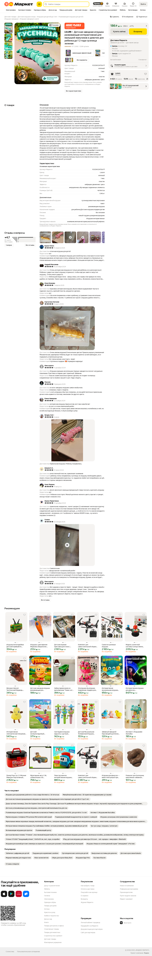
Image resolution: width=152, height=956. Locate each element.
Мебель (47, 889)
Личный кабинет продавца (90, 922)
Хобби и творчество (51, 916)
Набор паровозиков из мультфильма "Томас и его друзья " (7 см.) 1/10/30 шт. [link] (63, 689)
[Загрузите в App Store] (4, 896)
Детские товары (50, 939)
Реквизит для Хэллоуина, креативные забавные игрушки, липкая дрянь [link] (135, 776)
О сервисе (84, 896)
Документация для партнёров (92, 929)
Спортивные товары (51, 929)
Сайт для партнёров (88, 932)
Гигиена (47, 896)
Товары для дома (50, 906)
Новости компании (127, 886)
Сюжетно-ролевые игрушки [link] (109, 646)
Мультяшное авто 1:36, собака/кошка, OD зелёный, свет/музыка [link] (38, 776)
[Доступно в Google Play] (11, 896)
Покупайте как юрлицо (89, 892)
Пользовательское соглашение (28, 951)
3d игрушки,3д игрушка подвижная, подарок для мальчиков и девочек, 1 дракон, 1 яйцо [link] (87, 689)
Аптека (46, 909)
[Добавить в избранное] (24, 614)
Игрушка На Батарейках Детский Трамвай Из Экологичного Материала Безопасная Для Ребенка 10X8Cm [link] (15, 646)
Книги (46, 922)
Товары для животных (52, 932)
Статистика (10, 951)
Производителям (126, 892)
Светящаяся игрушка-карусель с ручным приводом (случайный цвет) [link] (62, 733)
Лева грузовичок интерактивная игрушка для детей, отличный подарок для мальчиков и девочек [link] (63, 776)
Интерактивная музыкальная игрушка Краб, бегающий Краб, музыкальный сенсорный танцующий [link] (111, 689)
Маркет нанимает (126, 899)
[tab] (10, 10)
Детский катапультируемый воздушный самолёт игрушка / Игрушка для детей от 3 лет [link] (38, 733)
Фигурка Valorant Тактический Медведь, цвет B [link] (14, 689)
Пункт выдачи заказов (128, 896)
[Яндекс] (146, 953)
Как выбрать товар (87, 886)
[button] (74, 26)
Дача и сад (48, 919)
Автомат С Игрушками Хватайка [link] (134, 733)
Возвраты (84, 899)
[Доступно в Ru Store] (26, 896)
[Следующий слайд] (57, 53)
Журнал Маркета (87, 902)
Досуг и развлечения (52, 886)
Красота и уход (49, 912)
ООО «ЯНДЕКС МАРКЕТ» (140, 950)
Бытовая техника (50, 892)
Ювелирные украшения (52, 942)
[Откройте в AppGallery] (19, 896)
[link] (32, 794)
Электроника (49, 899)
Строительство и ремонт (53, 936)
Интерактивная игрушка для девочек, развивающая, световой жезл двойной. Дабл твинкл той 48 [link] (134, 689)
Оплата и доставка (87, 889)
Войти (143, 4)
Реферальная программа (129, 889)
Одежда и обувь (50, 902)
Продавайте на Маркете (89, 926)
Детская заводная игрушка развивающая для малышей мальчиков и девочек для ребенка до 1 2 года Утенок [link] (40, 689)
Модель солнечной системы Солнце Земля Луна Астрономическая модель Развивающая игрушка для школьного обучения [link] (134, 646)
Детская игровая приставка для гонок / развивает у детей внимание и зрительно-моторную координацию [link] (63, 646)
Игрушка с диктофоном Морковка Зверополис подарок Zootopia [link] (38, 646)
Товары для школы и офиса (54, 926)
